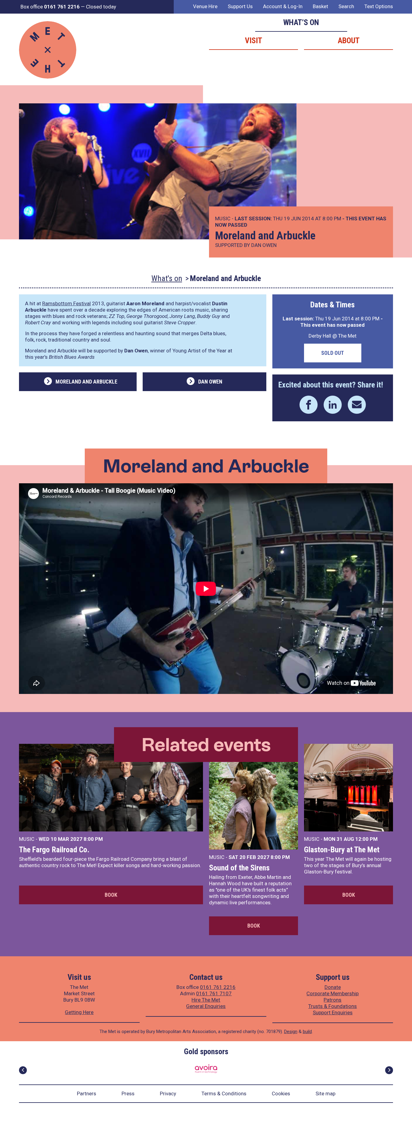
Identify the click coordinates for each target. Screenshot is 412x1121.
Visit (253, 40)
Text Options (378, 6)
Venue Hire (205, 6)
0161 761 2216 (218, 987)
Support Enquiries (333, 1012)
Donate (333, 987)
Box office (50, 7)
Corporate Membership (332, 993)
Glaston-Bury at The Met (341, 849)
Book (111, 895)
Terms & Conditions (223, 1093)
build (307, 1031)
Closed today (101, 7)
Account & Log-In (283, 6)
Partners (86, 1093)
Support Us (240, 6)
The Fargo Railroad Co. (54, 849)
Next (389, 1070)
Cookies (281, 1093)
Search (346, 6)
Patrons (332, 1000)
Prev (23, 1070)
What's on (166, 278)
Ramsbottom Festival (66, 303)
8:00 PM (93, 839)
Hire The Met (206, 1000)
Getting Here (79, 1012)
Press (128, 1093)
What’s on (301, 22)
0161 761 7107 (214, 993)
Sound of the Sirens (239, 867)
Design (290, 1031)
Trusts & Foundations (332, 1006)
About (349, 40)
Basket (320, 6)
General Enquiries (206, 1006)
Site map (325, 1093)
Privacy (168, 1093)
